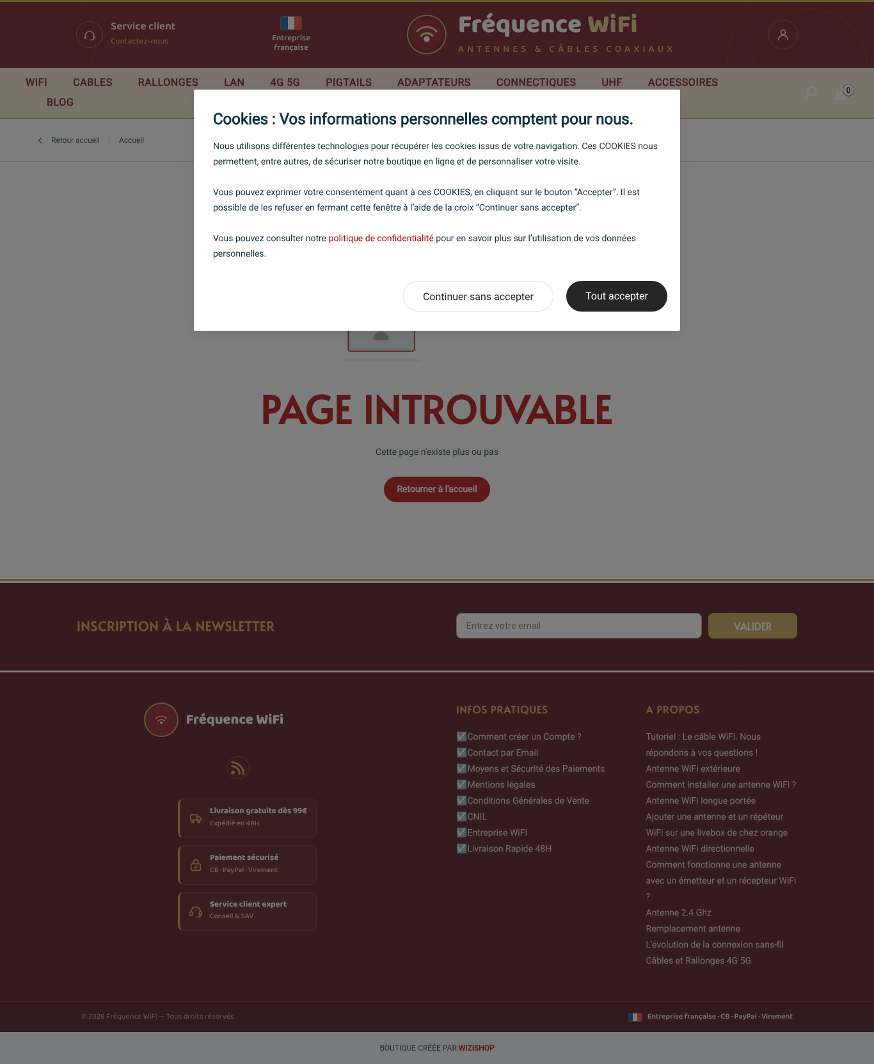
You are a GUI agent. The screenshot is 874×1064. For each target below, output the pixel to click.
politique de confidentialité (381, 239)
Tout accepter (616, 296)
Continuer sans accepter (478, 296)
